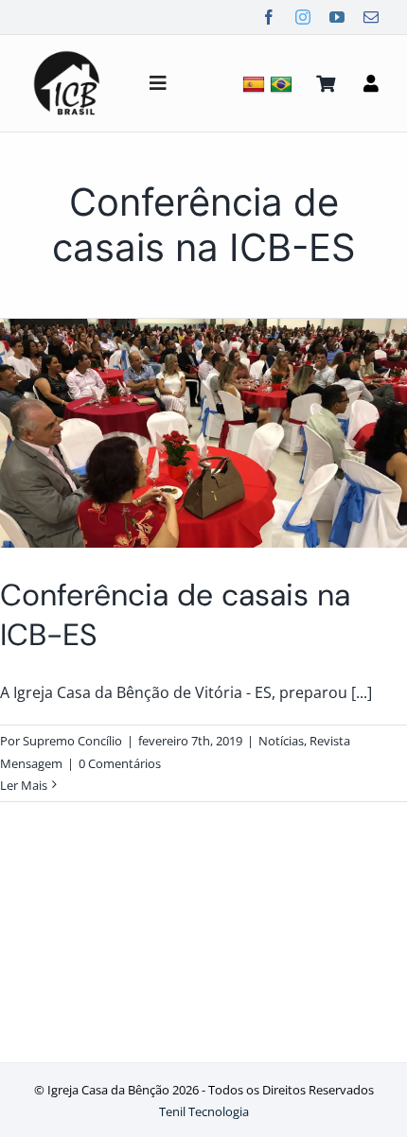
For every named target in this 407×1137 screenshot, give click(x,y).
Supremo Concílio (72, 740)
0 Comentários (120, 763)
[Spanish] (256, 83)
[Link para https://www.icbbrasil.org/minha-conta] (371, 83)
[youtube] (337, 17)
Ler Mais (23, 785)
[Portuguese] (283, 83)
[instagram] (302, 17)
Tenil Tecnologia (204, 1111)
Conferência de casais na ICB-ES (175, 615)
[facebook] (268, 17)
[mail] (371, 17)
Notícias (281, 740)
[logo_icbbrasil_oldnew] (66, 53)
